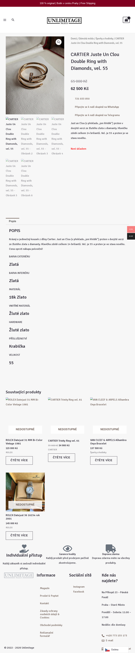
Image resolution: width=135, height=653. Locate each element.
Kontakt (44, 603)
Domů (74, 38)
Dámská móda (86, 38)
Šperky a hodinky (104, 38)
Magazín (44, 588)
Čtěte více (19, 460)
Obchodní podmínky (51, 625)
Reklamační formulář (46, 634)
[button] (13, 20)
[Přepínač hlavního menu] (4, 19)
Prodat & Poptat (49, 595)
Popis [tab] (12, 221)
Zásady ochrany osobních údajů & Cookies (50, 614)
